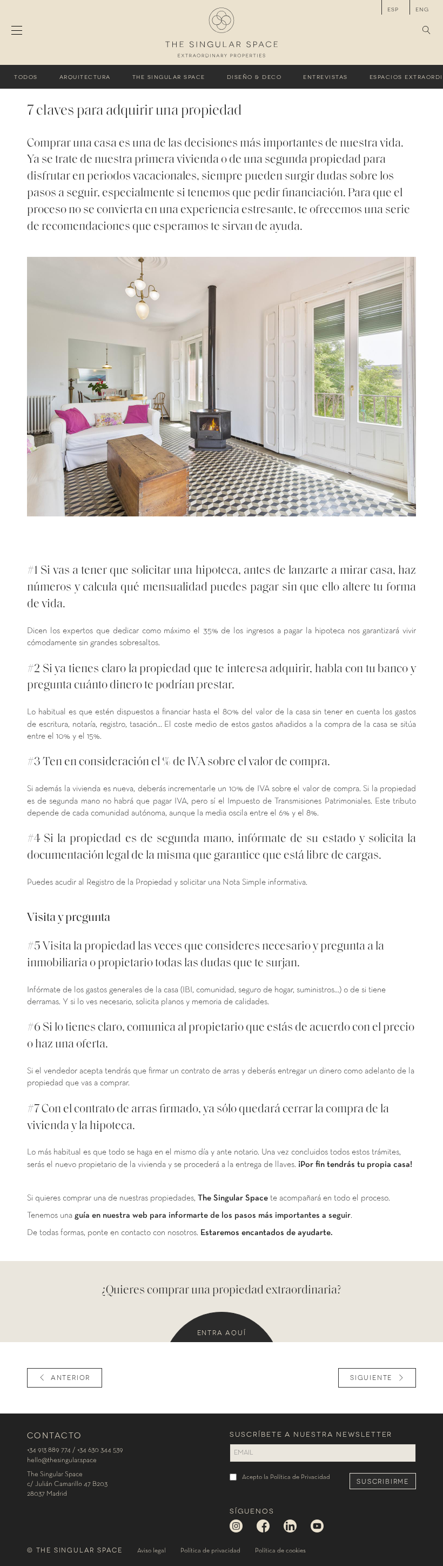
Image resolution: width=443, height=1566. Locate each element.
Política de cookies (280, 1551)
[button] (427, 30)
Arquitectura (85, 76)
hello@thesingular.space (62, 1460)
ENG (422, 8)
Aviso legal (151, 1551)
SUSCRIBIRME (383, 1481)
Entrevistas (325, 76)
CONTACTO (54, 1434)
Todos (26, 76)
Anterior (70, 1377)
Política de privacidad (210, 1551)
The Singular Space (168, 76)
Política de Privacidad (300, 1477)
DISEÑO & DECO (254, 76)
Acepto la (286, 1477)
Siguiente (371, 1377)
